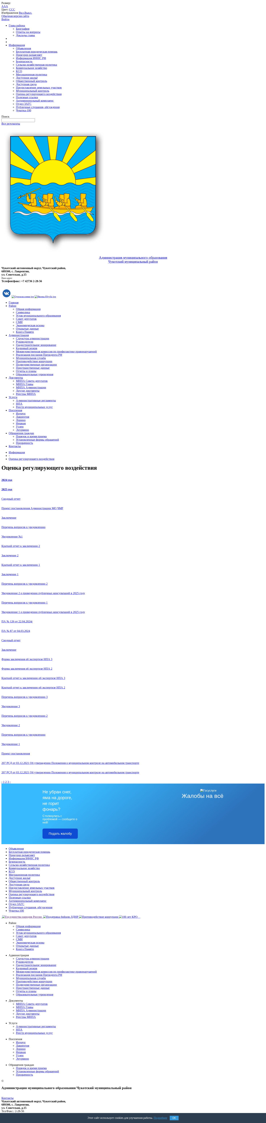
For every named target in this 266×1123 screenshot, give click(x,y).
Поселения (15, 410)
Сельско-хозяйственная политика (36, 64)
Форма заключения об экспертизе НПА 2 (26, 668)
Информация (17, 45)
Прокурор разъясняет (29, 54)
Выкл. (28, 12)
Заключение (8, 517)
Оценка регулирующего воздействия (39, 94)
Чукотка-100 (23, 110)
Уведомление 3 (10, 706)
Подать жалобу (60, 833)
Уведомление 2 (10, 725)
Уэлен (20, 426)
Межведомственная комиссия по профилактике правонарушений (56, 351)
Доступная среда (26, 84)
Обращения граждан (21, 433)
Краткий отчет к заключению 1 (20, 564)
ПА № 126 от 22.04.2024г (17, 621)
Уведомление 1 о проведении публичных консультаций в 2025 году (43, 612)
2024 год (6, 479)
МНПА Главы (24, 384)
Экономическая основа (30, 325)
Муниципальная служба (31, 358)
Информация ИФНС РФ (31, 58)
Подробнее (160, 1117)
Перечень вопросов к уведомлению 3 (24, 696)
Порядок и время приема (31, 436)
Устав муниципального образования (38, 315)
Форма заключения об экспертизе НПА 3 (26, 659)
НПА (19, 403)
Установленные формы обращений (37, 439)
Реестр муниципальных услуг (34, 407)
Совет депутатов (26, 318)
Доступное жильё (27, 77)
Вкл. (21, 12)
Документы (16, 377)
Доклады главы (25, 35)
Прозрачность (24, 442)
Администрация (19, 335)
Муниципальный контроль (32, 90)
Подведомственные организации (36, 364)
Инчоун (21, 413)
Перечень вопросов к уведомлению (23, 527)
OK (174, 1118)
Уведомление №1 (12, 536)
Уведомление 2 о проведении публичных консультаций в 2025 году (43, 593)
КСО (19, 71)
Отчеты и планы (26, 371)
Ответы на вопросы (28, 32)
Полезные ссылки (27, 97)
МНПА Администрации (31, 387)
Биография (22, 28)
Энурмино (22, 429)
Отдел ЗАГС (23, 103)
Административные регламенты (36, 400)
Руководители (24, 341)
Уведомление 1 (10, 744)
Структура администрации (32, 338)
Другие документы (27, 390)
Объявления (23, 48)
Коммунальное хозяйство (31, 67)
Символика (23, 312)
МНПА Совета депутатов (32, 380)
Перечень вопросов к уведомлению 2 (24, 583)
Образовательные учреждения (34, 374)
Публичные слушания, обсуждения (38, 107)
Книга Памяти (25, 331)
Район (12, 305)
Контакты (15, 446)
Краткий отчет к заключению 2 (20, 546)
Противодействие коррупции (34, 361)
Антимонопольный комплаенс (35, 100)
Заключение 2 (9, 555)
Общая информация (28, 309)
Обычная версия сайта (15, 16)
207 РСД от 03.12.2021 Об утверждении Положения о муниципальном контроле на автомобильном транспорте (70, 763)
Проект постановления (15, 753)
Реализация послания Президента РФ (39, 354)
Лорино (21, 420)
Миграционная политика (31, 74)
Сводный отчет (10, 498)
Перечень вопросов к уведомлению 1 (24, 602)
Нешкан (21, 423)
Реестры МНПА (26, 393)
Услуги (13, 397)
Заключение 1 (9, 574)
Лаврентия (22, 416)
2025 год (6, 489)
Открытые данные (27, 328)
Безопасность (24, 61)
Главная (13, 302)
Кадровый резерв (26, 348)
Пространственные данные (33, 367)
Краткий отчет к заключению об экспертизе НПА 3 (33, 678)
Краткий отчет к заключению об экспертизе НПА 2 (33, 687)
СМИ (19, 322)
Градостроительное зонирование (36, 345)
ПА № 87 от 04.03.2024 (15, 630)
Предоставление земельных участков (39, 87)
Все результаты (10, 123)
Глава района (17, 25)
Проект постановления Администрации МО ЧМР (32, 508)
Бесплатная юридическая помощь (36, 51)
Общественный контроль (31, 81)
